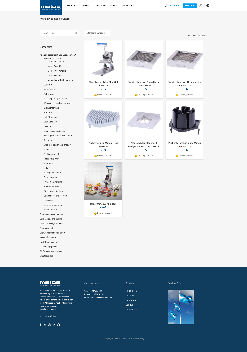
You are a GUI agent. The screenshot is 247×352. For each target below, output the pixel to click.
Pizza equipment (51, 159)
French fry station (51, 186)
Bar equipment (46, 228)
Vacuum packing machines (55, 98)
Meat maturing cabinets (54, 131)
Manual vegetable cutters (60, 80)
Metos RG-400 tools (57, 71)
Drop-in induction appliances (56, 145)
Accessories (49, 209)
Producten (131, 291)
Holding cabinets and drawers (57, 135)
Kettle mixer (49, 94)
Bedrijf (129, 305)
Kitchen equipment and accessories (57, 55)
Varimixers (48, 89)
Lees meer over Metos (48, 316)
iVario (46, 149)
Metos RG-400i (54, 75)
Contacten (131, 310)
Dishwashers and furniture (51, 233)
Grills (46, 168)
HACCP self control (48, 242)
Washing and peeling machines (58, 103)
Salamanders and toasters (55, 196)
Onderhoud (131, 300)
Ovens (47, 126)
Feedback (189, 6)
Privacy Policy (138, 338)
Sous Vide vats (50, 122)
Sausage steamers (52, 172)
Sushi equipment (51, 154)
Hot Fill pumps (50, 117)
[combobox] (97, 33)
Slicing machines (51, 108)
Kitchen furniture (47, 237)
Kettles (47, 112)
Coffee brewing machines (51, 223)
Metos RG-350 (54, 66)
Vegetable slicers (52, 58)
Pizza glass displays (53, 191)
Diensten (130, 296)
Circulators (48, 200)
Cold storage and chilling (51, 219)
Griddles (47, 163)
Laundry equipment (48, 246)
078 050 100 (173, 5)
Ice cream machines (53, 205)
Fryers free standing (53, 182)
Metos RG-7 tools (56, 61)
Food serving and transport (52, 214)
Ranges (47, 140)
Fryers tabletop (51, 177)
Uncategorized (46, 256)
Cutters (47, 85)
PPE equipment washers (51, 251)
